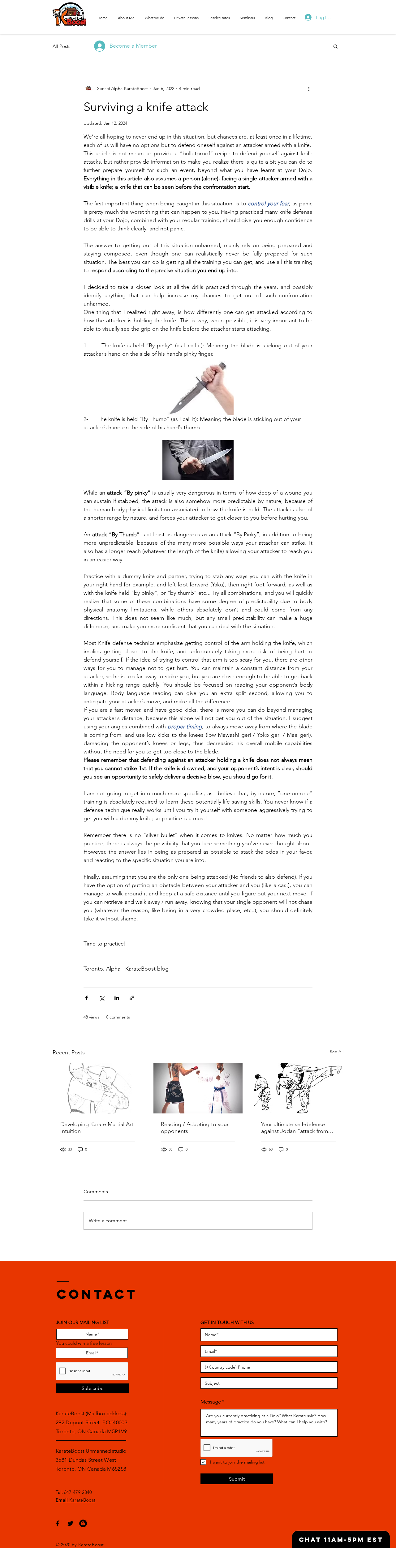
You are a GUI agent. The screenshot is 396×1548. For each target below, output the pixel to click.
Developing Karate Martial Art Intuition (96, 1127)
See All (336, 1051)
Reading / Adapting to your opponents (195, 1127)
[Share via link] (132, 998)
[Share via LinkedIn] (117, 998)
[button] (335, 46)
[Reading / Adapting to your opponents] (198, 1088)
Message (210, 1401)
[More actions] (308, 88)
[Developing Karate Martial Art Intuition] (97, 1088)
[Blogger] (83, 1523)
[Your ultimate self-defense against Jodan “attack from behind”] (298, 1088)
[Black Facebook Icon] (58, 1523)
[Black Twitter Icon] (70, 1523)
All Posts (61, 46)
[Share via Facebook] (86, 998)
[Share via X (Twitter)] (102, 998)
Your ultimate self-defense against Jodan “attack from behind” (294, 1127)
